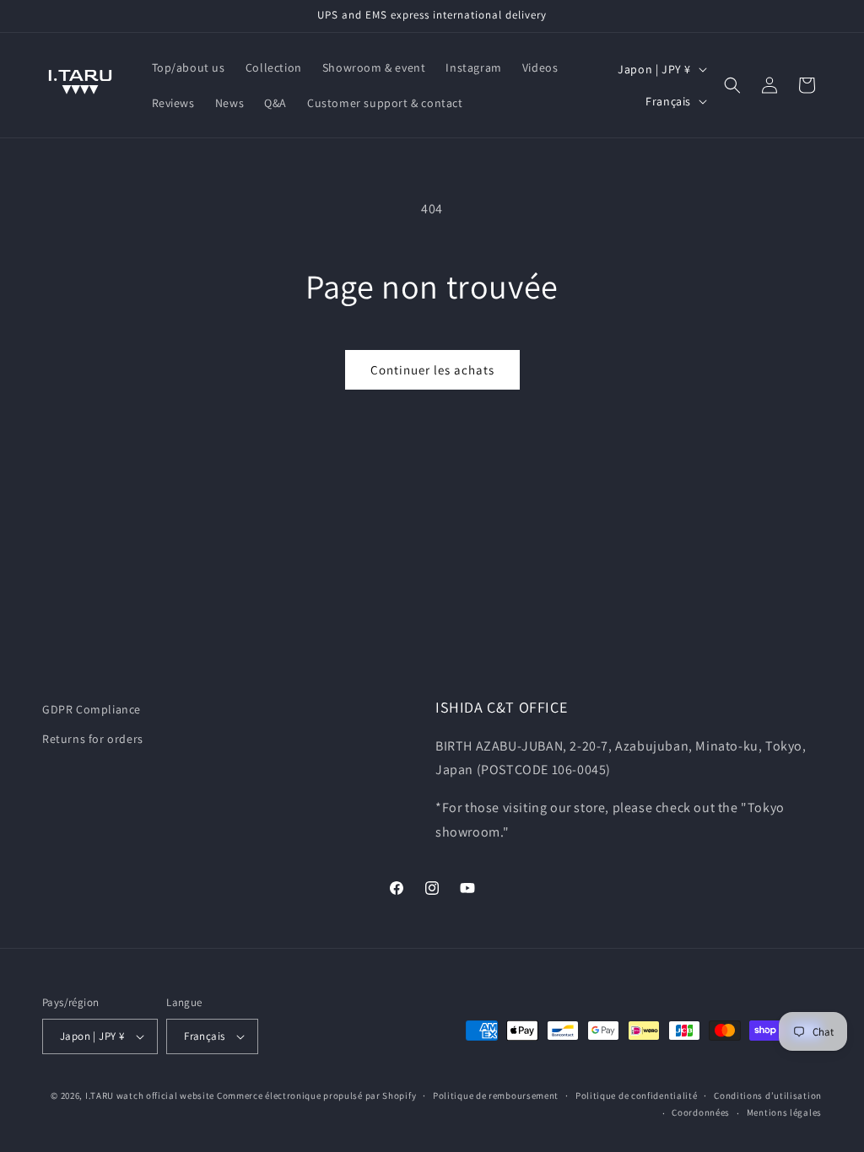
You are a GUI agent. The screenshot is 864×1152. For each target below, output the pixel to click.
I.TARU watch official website (149, 1095)
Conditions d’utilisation (768, 1095)
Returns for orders (92, 738)
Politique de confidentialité (636, 1095)
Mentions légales (784, 1112)
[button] (732, 85)
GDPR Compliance (91, 709)
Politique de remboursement (496, 1095)
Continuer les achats (432, 370)
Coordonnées (701, 1112)
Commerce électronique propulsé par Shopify (316, 1095)
